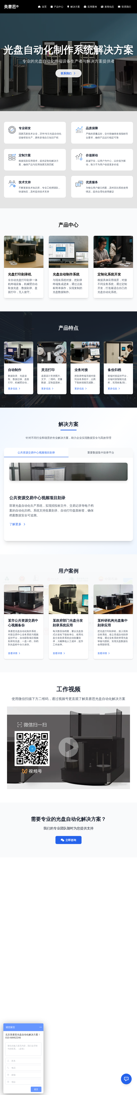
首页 (44, 6)
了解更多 (15, 524)
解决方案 (75, 6)
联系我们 (126, 6)
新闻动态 (109, 6)
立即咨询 (70, 840)
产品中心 (58, 6)
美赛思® (11, 6)
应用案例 (92, 6)
